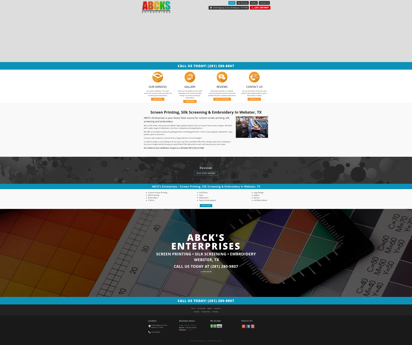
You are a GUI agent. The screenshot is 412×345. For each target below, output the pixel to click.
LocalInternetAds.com (199, 341)
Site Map (215, 312)
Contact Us (264, 3)
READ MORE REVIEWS (206, 173)
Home (231, 3)
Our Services (243, 3)
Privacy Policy (205, 312)
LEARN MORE (206, 206)
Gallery (254, 3)
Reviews (196, 312)
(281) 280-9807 (155, 332)
